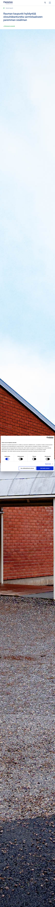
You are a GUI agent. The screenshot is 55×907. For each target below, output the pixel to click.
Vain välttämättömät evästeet (27, 468)
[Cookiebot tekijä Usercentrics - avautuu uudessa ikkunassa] (47, 438)
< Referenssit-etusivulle (9, 26)
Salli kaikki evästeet (44, 468)
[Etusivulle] (8, 3)
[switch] (21, 459)
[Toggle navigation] (50, 3)
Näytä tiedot (48, 464)
